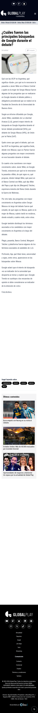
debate (16, 383)
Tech (19, 647)
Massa (31, 383)
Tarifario (19, 676)
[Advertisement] (19, 316)
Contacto (19, 661)
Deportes (19, 636)
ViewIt (19, 640)
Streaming (19, 651)
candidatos (6, 383)
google (23, 383)
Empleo (19, 668)
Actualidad (5, 50)
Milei (4, 386)
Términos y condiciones (19, 672)
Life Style (19, 644)
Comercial (19, 665)
